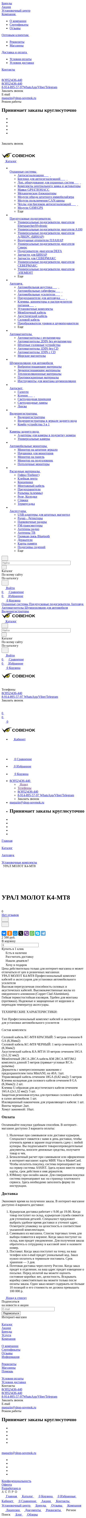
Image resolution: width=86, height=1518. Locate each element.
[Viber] (26, 933)
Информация (10, 1357)
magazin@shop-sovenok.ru (19, 98)
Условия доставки (22, 62)
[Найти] (5, 582)
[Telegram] (43, 933)
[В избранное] (5, 919)
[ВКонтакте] (4, 933)
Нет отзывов (10, 915)
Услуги (6, 1335)
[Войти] (3, 709)
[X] (20, 933)
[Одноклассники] (9, 933)
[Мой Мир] (15, 933)
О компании (18, 21)
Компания (8, 1338)
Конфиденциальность (16, 1481)
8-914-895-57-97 (29, 87)
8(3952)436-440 (12, 80)
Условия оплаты (21, 59)
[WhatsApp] (32, 933)
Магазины (17, 45)
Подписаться (11, 1313)
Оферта (7, 1484)
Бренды (7, 1331)
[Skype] (37, 933)
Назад (23, 784)
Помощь (7, 1371)
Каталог (7, 1324)
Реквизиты (17, 42)
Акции (6, 1328)
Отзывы (15, 28)
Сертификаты (19, 24)
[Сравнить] (5, 924)
